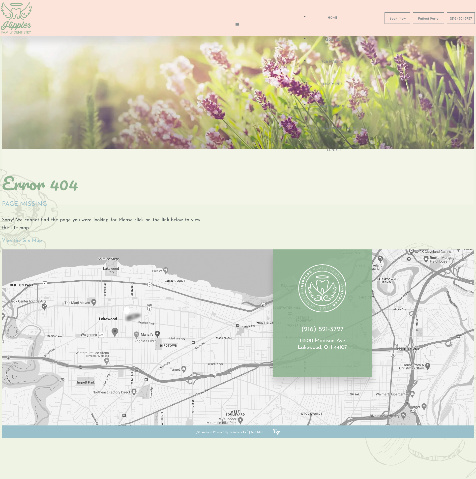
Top (276, 431)
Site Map (257, 432)
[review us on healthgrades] (328, 361)
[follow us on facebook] (316, 361)
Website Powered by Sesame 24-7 (225, 432)
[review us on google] (322, 361)
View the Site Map (22, 240)
